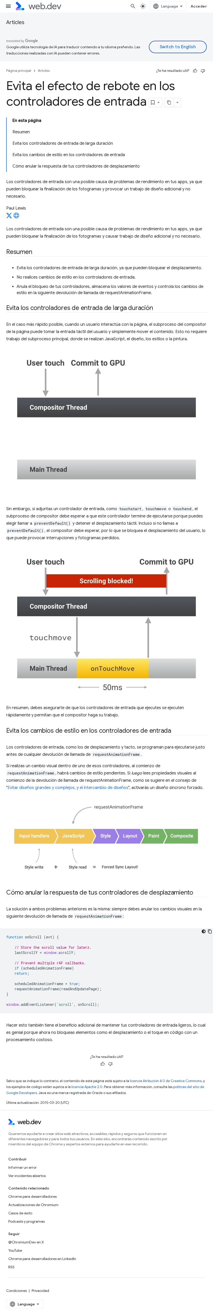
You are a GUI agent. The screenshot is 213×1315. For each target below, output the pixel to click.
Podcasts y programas (26, 1221)
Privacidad (40, 1291)
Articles (15, 22)
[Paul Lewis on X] (9, 217)
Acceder (199, 6)
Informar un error (22, 1167)
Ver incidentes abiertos (27, 1175)
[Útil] (195, 71)
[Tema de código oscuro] (204, 931)
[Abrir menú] (8, 6)
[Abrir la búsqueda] (133, 6)
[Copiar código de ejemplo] (210, 931)
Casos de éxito (20, 1213)
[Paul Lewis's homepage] (16, 217)
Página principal (18, 70)
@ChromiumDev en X (26, 1242)
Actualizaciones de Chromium (33, 1204)
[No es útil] (203, 71)
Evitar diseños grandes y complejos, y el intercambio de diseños (68, 787)
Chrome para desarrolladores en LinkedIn (42, 1258)
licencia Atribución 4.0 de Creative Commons (166, 1081)
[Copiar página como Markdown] (169, 102)
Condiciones (16, 1291)
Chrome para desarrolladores (32, 1196)
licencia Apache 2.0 (86, 1087)
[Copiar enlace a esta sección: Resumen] (36, 252)
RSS (11, 1267)
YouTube (15, 1250)
